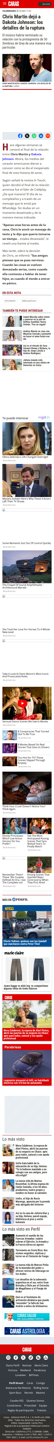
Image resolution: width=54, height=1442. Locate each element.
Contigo (40, 1383)
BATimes (34, 1375)
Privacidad (30, 1405)
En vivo (46, 4)
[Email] (48, 136)
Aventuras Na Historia (18, 1388)
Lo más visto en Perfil (21, 1229)
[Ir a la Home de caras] (13, 5)
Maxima (40, 1392)
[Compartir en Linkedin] (41, 136)
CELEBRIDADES (9, 11)
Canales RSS (17, 1400)
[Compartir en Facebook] (20, 136)
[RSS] (38, 1357)
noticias (27, 909)
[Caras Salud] (27, 1319)
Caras (30, 1383)
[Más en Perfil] (20, 900)
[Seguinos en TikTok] (30, 1357)
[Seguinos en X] (23, 1357)
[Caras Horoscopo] (27, 1333)
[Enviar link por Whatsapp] (34, 136)
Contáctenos (14, 1405)
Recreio (28, 1392)
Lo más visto (13, 1139)
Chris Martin (9, 300)
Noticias (27, 1365)
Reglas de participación (21, 1410)
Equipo (43, 1405)
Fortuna (12, 1370)
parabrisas (27, 1048)
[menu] (4, 4)
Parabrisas (40, 1370)
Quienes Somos (35, 1400)
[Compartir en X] (27, 136)
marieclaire (27, 953)
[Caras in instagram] (8, 1357)
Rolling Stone (41, 1388)
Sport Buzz (15, 1392)
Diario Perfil (12, 1365)
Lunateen (20, 1375)
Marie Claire (41, 1365)
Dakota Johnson (29, 300)
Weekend (25, 1370)
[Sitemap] (46, 1357)
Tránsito (41, 1410)
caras (27, 998)
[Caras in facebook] (16, 1357)
